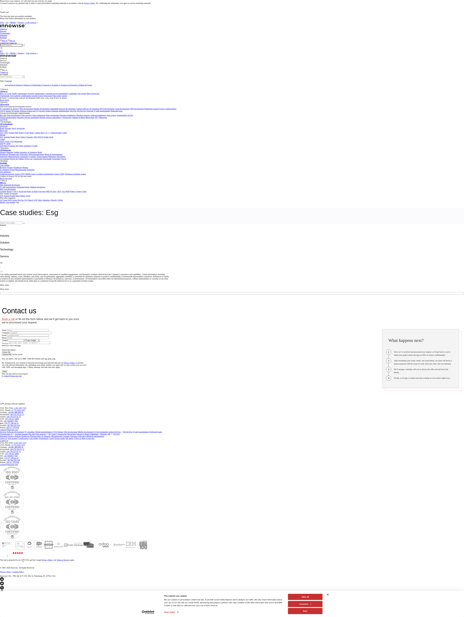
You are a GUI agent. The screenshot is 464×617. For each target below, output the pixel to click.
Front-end (3, 126)
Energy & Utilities (17, 159)
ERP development (137, 109)
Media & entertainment (95, 436)
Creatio (35, 146)
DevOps (73, 111)
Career (51, 438)
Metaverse (103, 117)
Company (5, 333)
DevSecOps (81, 111)
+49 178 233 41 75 (17, 415)
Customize (303, 604)
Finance (21, 23)
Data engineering (38, 115)
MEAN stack (51, 191)
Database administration (60, 111)
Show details (169, 612)
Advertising (60, 157)
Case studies (4, 165)
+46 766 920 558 (13, 425)
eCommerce (32, 152)
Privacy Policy (89, 3)
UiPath (60, 200)
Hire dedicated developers (10, 185)
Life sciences (31, 23)
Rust (42, 133)
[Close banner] (328, 594)
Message (5, 343)
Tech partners (15, 96)
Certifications (26, 96)
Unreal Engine (56, 133)
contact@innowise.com (13, 376)
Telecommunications (36, 154)
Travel (63, 159)
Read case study (6, 178)
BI (50, 434)
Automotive (24, 157)
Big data (3, 115)
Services (3, 31)
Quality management (19, 94)
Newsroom (47, 96)
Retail (39, 152)
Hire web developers (8, 189)
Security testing (45, 111)
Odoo (21, 146)
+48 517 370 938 (12, 428)
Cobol (64, 133)
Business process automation (28, 117)
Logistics (32, 157)
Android (6, 137)
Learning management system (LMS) (50, 174)
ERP (2, 144)
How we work (5, 94)
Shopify (54, 200)
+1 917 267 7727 (19, 408)
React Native (21, 137)
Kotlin (46, 137)
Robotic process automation (50, 117)
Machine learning (83, 115)
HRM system (30, 174)
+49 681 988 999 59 (15, 412)
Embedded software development (63, 109)
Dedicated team (116, 111)
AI (7, 23)
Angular (8, 128)
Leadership (72, 94)
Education (24, 154)
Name (4, 330)
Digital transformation (8, 117)
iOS (1, 137)
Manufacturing (13, 157)
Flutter (12, 137)
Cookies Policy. (18, 572)
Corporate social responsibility (56, 94)
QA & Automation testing (104, 432)
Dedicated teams (23, 187)
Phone (4, 338)
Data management (14, 115)
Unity (27, 133)
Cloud (2, 139)
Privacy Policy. (6, 572)
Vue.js (13, 128)
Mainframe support (151, 109)
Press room (56, 96)
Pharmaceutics (14, 154)
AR (1, 120)
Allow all (305, 597)
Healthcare (4, 154)
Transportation (42, 157)
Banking (10, 152)
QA (25, 200)
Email (4, 335)
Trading (16, 152)
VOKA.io (77, 438)
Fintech (30, 200)
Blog (89, 94)
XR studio (69, 438)
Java (1, 133)
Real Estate (47, 159)
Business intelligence (68, 115)
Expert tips (95, 94)
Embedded (94, 434)
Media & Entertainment (53, 154)
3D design (15, 111)
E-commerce (5, 170)
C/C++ (47, 133)
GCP (12, 141)
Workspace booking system (75, 174)
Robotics (103, 434)
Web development (26, 109)
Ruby (32, 133)
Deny (305, 611)
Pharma (25, 168)
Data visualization (53, 115)
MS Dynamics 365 (11, 146)
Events (40, 96)
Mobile (13, 23)
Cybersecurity (66, 117)
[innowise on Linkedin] (232, 579)
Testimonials (5, 96)
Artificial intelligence (98, 115)
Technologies (5, 33)
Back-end (3, 131)
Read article (4, 100)
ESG (118, 434)
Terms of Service (63, 560)
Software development (15, 432)
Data (2, 23)
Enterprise (4, 157)
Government (5, 159)
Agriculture (56, 159)
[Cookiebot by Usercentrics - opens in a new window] (148, 612)
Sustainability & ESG (125, 115)
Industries (3, 35)
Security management (36, 94)
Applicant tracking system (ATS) (12, 174)
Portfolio (3, 38)
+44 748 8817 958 (10, 421)
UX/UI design (57, 432)
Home (2, 202)
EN (1, 51)
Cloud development (122, 109)
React (2, 128)
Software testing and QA (29, 111)
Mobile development (42, 109)
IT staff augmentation (102, 111)
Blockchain (90, 117)
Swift (51, 137)
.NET (6, 133)
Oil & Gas (28, 159)
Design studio (59, 438)
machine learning (21, 434)
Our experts (81, 94)
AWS (2, 141)
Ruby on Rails (32, 191)
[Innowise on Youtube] (232, 583)
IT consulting (30, 432)
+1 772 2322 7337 (18, 410)
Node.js (22, 133)
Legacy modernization (167, 109)
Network (90, 111)
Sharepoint (18, 141)
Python (11, 133)
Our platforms (5, 172)
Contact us (4, 72)
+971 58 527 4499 (12, 419)
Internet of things (78, 117)
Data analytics (26, 115)
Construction (38, 159)
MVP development (107, 109)
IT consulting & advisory (9, 109)
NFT (97, 117)
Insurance (23, 152)
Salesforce (28, 146)
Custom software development (87, 109)
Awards (34, 96)
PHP (16, 133)
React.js (10, 191)
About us (3, 29)
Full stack (42, 191)
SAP (2, 146)
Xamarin (29, 137)
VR (6, 120)
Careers (64, 96)
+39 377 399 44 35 (11, 423)
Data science (111, 115)
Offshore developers (37, 187)
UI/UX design (5, 111)
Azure (7, 141)
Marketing (52, 157)
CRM (8, 144)
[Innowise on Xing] (232, 588)
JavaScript (21, 128)
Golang (37, 133)
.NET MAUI (38, 137)
